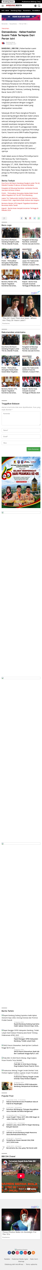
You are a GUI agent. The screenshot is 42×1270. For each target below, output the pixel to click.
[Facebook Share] (21, 218)
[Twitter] (13, 1253)
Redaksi (7, 1259)
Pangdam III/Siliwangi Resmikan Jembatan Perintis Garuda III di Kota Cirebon (20, 189)
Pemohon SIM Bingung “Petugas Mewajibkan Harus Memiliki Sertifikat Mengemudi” (22, 1110)
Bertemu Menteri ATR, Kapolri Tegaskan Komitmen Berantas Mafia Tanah (20, 204)
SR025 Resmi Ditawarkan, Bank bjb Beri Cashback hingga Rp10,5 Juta (26, 1052)
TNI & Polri (5, 28)
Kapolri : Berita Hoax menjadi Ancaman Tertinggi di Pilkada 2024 (20, 209)
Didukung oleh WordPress (14, 1264)
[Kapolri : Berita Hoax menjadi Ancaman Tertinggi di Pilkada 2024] (31, 274)
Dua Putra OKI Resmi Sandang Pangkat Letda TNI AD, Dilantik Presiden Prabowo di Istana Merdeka (21, 184)
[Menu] (3, 6)
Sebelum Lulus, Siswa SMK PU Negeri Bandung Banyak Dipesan (22, 1126)
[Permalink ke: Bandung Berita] (3, 43)
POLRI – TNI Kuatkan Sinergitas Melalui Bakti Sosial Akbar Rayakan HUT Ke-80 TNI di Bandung (20, 194)
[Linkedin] (21, 1253)
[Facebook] (9, 1253)
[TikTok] (29, 1253)
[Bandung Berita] (13, 6)
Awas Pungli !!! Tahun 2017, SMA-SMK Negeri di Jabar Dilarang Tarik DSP (22, 1118)
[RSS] (33, 1253)
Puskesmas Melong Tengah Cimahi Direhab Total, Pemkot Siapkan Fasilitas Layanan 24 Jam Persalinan (27, 1078)
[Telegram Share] (34, 218)
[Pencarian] (39, 6)
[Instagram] (17, 1253)
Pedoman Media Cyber (20, 1259)
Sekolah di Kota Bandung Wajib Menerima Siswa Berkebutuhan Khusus (21, 1133)
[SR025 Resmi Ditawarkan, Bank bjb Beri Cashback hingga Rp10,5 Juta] (21, 1046)
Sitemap (21, 1261)
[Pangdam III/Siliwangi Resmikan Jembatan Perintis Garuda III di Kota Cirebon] (31, 233)
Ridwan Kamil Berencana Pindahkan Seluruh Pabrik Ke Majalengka (22, 1103)
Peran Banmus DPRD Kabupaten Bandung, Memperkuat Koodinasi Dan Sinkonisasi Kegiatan (26, 1085)
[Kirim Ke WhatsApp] (38, 218)
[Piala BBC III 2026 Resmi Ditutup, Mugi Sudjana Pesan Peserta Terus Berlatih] (21, 1059)
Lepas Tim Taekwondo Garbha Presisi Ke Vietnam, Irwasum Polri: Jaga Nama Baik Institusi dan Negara (20, 199)
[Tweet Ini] (25, 218)
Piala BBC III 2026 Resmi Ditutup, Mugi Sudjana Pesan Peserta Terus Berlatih (26, 1065)
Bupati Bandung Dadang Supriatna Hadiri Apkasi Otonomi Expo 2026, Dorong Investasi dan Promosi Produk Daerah (26, 1025)
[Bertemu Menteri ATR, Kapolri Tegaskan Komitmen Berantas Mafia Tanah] (11, 274)
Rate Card (34, 1259)
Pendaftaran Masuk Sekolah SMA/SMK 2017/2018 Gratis (20, 1141)
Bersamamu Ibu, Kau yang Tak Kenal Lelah (21, 1148)
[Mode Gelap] (35, 6)
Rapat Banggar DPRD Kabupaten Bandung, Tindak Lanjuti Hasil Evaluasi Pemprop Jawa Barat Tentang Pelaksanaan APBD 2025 (26, 1040)
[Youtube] (25, 1253)
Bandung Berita (10, 42)
